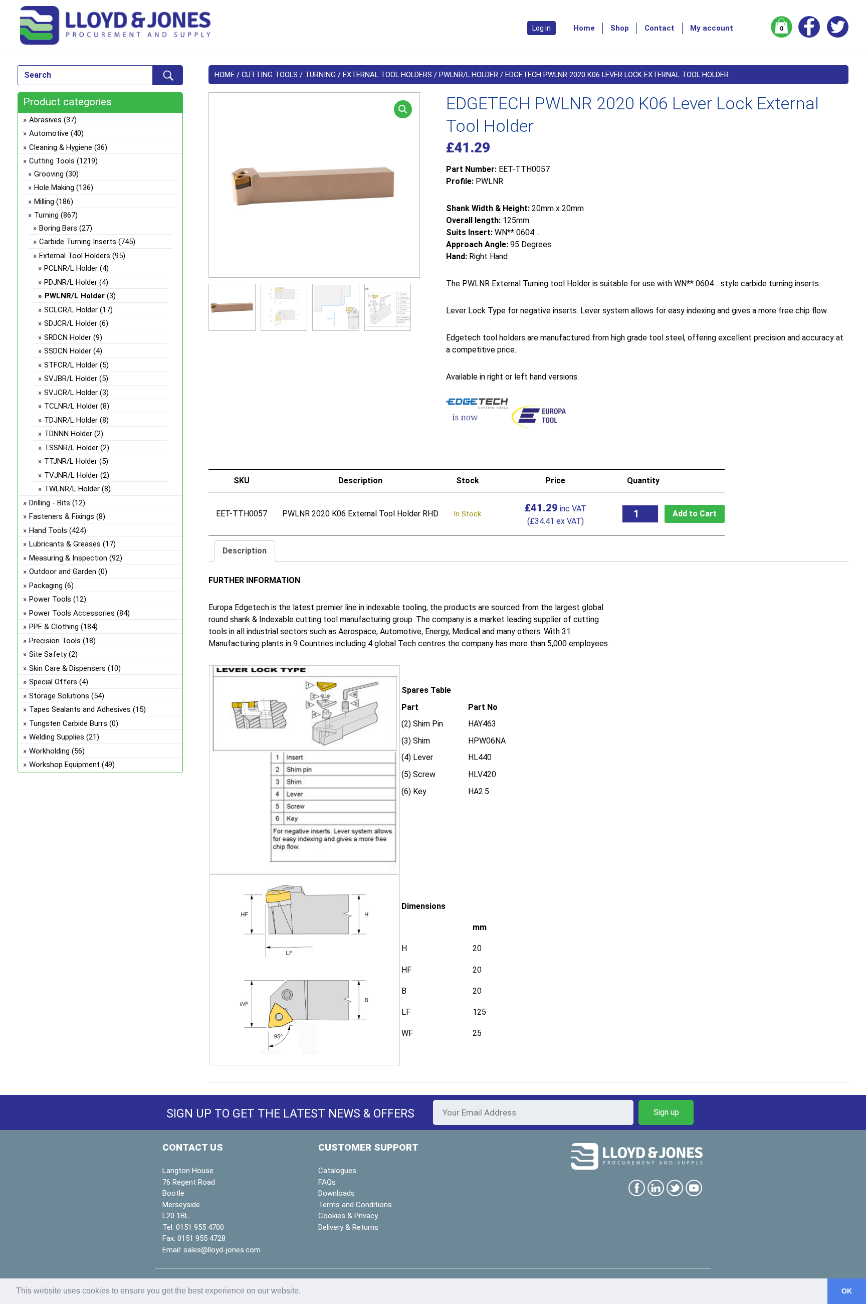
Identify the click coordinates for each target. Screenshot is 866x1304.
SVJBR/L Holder (70, 378)
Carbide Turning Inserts (77, 241)
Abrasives (45, 119)
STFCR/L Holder (71, 364)
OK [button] (846, 1291)
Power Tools (50, 599)
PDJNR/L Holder (70, 282)
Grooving (49, 173)
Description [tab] (245, 550)
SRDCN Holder (67, 337)
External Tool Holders (387, 74)
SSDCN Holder (67, 350)
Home (584, 28)
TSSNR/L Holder (71, 447)
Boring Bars (58, 228)
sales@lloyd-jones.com (222, 1249)
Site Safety (48, 654)
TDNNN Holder (68, 433)
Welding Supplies (56, 736)
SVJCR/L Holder (71, 392)
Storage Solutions (59, 695)
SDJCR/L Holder (70, 323)
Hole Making (54, 187)
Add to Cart (695, 513)
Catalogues (337, 1170)
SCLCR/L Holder (71, 309)
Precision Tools (55, 640)
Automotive (49, 133)
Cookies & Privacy (348, 1215)
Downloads (336, 1193)
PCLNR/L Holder (71, 268)
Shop (619, 28)
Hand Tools (48, 530)
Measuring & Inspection (68, 558)
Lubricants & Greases (65, 543)
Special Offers (53, 681)
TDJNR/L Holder (71, 420)
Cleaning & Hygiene (60, 147)
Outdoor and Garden (62, 571)
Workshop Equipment (64, 764)
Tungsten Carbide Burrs (68, 723)
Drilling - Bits (49, 502)
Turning (320, 74)
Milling (44, 201)
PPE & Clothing (54, 626)
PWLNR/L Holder (468, 74)
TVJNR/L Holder (71, 475)
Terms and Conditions (355, 1204)
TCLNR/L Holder (71, 406)
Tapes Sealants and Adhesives (80, 709)
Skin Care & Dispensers (67, 668)
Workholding (49, 751)
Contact (659, 28)
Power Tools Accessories (72, 613)
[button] (403, 109)
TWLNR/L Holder (72, 488)
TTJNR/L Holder (70, 461)
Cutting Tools (270, 74)
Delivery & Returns (348, 1227)
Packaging (46, 585)
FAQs (327, 1182)
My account (711, 28)
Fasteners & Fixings (61, 516)
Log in (541, 28)
